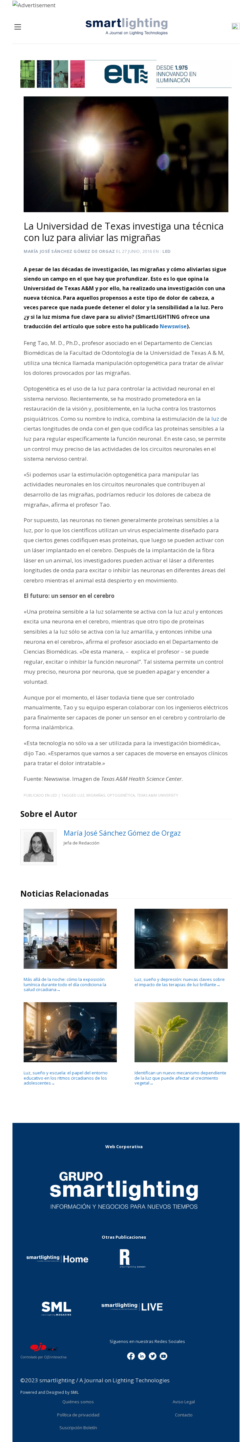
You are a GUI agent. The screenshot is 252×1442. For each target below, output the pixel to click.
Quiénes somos (78, 1402)
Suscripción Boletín (78, 1428)
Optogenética (121, 795)
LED (166, 251)
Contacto (184, 1415)
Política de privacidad (78, 1415)
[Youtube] (163, 1356)
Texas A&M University (157, 795)
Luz (80, 795)
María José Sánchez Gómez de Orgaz (69, 251)
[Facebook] (131, 1356)
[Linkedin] (142, 1356)
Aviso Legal (184, 1402)
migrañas (95, 795)
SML (75, 1392)
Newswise (173, 326)
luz (215, 418)
